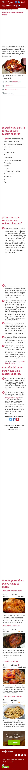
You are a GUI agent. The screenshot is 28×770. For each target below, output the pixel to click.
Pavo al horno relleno (10, 661)
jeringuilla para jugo (12, 398)
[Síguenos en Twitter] (19, 2)
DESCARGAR (14, 742)
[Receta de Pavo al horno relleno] (14, 683)
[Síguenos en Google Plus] (22, 754)
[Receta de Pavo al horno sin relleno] (14, 648)
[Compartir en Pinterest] (17, 420)
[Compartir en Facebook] (14, 420)
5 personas (9, 86)
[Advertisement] (14, 30)
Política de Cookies (8, 762)
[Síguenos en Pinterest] (24, 2)
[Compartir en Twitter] (10, 420)
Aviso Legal (6, 760)
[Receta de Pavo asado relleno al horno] (14, 613)
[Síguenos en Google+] (22, 2)
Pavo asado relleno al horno (12, 591)
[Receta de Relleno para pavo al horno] (14, 718)
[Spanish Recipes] (19, 6)
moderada (16, 82)
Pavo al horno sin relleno (11, 626)
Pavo (6, 93)
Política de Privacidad (17, 760)
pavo (7, 139)
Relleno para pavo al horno (12, 696)
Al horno (11, 93)
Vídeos (8, 6)
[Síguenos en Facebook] (16, 2)
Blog (15, 6)
